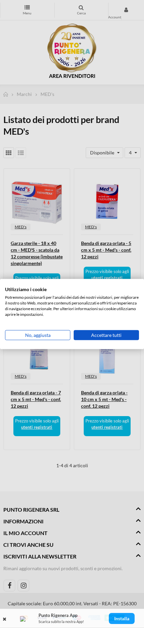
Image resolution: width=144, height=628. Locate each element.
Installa (121, 618)
